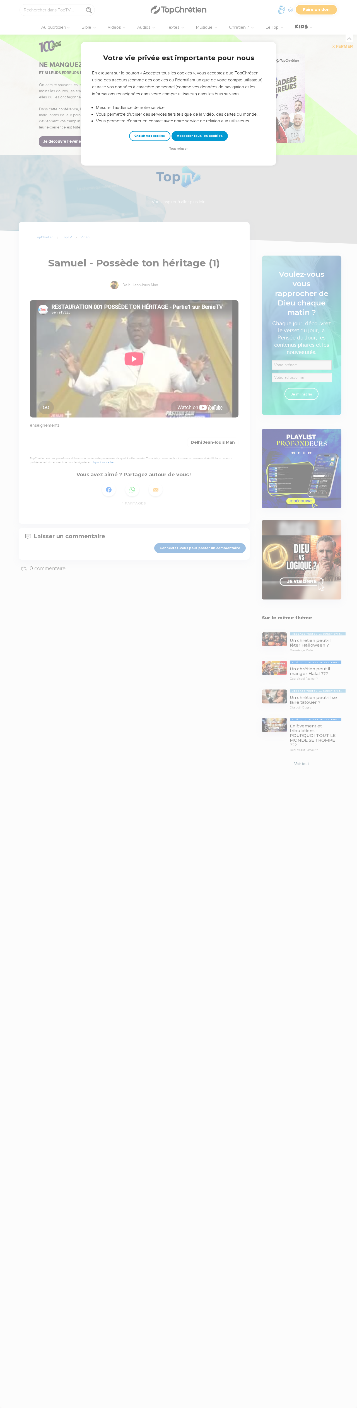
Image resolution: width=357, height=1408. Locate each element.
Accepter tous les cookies (200, 136)
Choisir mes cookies (149, 136)
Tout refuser (178, 148)
